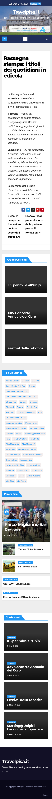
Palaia (18, 433)
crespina (33, 402)
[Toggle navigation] (25, 39)
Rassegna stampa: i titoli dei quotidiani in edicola (24, 67)
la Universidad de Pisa (16, 418)
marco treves (31, 423)
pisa (8, 439)
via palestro (37, 470)
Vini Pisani (21, 481)
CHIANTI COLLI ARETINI (17, 391)
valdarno (10, 470)
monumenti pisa (37, 428)
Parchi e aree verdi (12, 520)
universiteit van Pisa (15, 465)
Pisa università (28, 444)
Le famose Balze (27, 566)
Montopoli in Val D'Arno (16, 428)
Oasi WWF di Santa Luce (17, 584)
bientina (25, 381)
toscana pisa (26, 460)
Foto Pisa (10, 412)
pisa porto (34, 439)
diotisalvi (10, 407)
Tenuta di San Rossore (30, 549)
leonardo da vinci (14, 423)
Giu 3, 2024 (14, 646)
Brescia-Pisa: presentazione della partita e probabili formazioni (34, 224)
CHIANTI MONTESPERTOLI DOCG (21, 396)
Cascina (35, 381)
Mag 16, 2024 (15, 734)
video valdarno (33, 476)
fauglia (20, 407)
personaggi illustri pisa (35, 433)
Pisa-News (11, 637)
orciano (9, 433)
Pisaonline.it (41, 787)
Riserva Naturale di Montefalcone (21, 597)
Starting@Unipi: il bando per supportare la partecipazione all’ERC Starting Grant (25, 731)
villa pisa (10, 481)
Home (45, 795)
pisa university (12, 444)
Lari (40, 412)
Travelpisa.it (26, 12)
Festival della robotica (25, 348)
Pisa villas (10, 449)
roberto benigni (13, 455)
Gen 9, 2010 (12, 536)
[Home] (4, 39)
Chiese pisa (11, 402)
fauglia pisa (32, 407)
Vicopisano (11, 476)
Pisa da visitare (20, 439)
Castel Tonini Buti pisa (15, 386)
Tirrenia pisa (11, 460)
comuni (23, 402)
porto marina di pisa (27, 449)
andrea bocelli (12, 381)
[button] (47, 39)
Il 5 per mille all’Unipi (24, 285)
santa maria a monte (32, 455)
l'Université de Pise (26, 412)
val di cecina (23, 470)
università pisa (33, 465)
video (21, 476)
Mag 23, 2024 (15, 705)
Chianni (32, 386)
